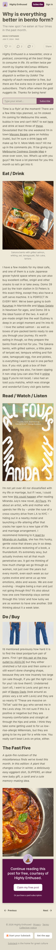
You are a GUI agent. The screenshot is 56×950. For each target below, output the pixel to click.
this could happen (25, 496)
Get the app (43, 935)
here (50, 121)
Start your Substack (19, 935)
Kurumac (7, 305)
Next (45, 910)
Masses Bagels (18, 134)
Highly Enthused (10, 36)
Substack (12, 943)
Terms (45, 924)
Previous (12, 910)
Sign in (49, 4)
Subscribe (38, 4)
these (39, 126)
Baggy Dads (18, 691)
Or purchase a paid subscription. (28, 895)
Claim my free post (28, 887)
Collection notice (28, 927)
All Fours (40, 501)
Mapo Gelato (45, 305)
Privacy (37, 924)
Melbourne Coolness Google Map (23, 151)
